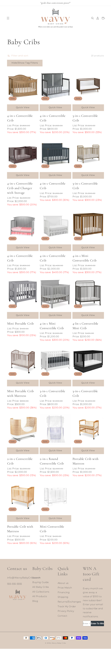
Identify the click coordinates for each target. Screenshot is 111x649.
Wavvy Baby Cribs (59, 643)
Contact (62, 615)
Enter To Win (97, 623)
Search (36, 577)
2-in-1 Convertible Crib (20, 461)
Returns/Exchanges (69, 601)
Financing (64, 592)
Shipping (63, 597)
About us (63, 583)
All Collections (40, 591)
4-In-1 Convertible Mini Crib (85, 326)
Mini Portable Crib (20, 324)
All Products (39, 596)
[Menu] (8, 18)
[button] (92, 18)
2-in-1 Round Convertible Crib (52, 461)
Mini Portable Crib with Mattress (20, 393)
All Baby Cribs (40, 587)
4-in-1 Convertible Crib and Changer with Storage (20, 188)
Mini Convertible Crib (52, 529)
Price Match (65, 587)
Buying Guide (40, 582)
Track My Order (67, 606)
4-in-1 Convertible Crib (20, 118)
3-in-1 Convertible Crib (85, 118)
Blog (35, 601)
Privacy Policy (66, 611)
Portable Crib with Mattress (86, 461)
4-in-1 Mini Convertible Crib (85, 258)
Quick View (23, 107)
